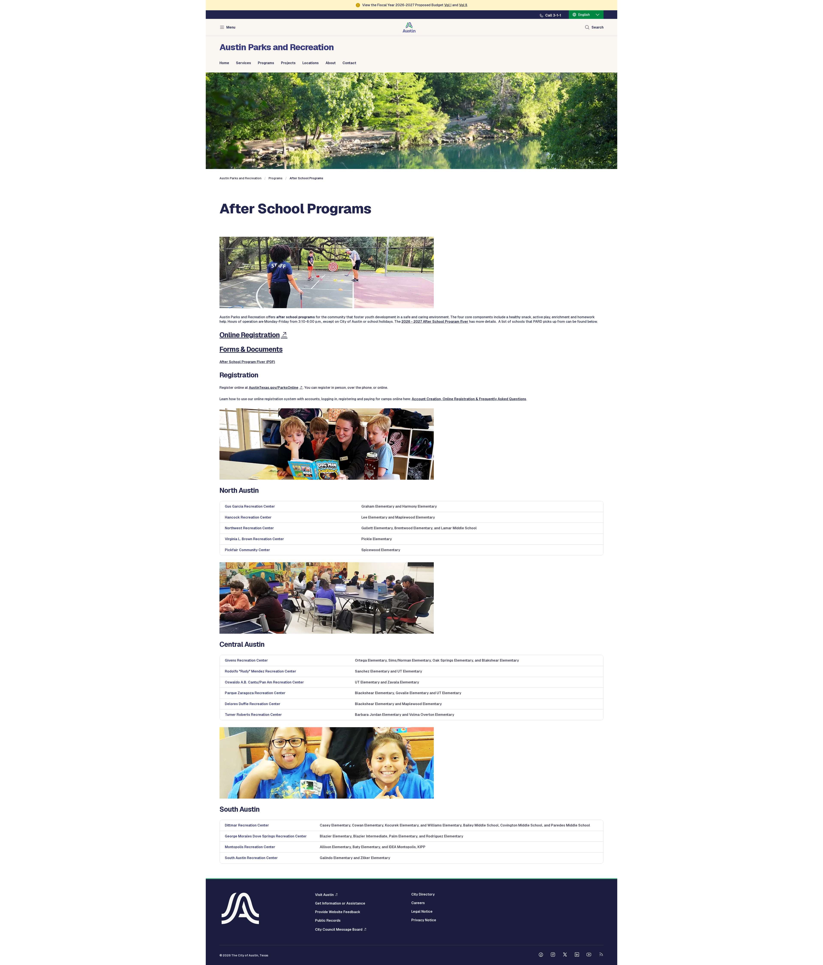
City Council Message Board (338, 929)
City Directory (423, 894)
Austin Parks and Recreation (240, 178)
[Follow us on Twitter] (565, 955)
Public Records (328, 920)
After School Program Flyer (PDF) (247, 362)
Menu (230, 27)
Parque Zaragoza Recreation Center (255, 693)
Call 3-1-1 (553, 15)
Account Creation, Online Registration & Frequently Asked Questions (469, 399)
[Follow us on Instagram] (553, 955)
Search (598, 27)
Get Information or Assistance (340, 903)
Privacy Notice (423, 920)
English (584, 14)
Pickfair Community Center (247, 550)
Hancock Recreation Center (248, 517)
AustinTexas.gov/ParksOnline (273, 387)
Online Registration (249, 334)
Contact (349, 63)
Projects (288, 63)
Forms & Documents (250, 349)
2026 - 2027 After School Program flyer (434, 321)
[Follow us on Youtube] (589, 955)
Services (243, 63)
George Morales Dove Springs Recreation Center (266, 836)
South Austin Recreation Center (251, 858)
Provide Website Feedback (337, 912)
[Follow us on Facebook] (541, 955)
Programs (266, 63)
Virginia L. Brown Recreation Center (254, 539)
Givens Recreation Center (246, 660)
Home (224, 63)
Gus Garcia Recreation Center (250, 506)
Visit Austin (324, 895)
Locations (310, 63)
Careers (418, 903)
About (331, 63)
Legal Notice (422, 911)
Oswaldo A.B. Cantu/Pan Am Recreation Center (264, 682)
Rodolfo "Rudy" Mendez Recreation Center (260, 671)
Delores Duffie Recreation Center (252, 704)
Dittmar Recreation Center (247, 825)
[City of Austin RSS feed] (601, 955)
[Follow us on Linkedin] (577, 955)
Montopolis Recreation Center (250, 847)
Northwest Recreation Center (249, 528)
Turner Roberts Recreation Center (253, 714)
